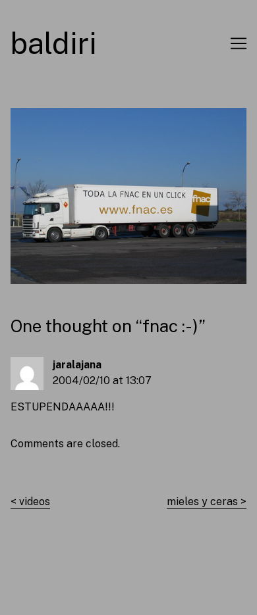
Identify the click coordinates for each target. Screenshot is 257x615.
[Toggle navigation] (238, 43)
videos (34, 501)
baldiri (54, 43)
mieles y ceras (202, 501)
